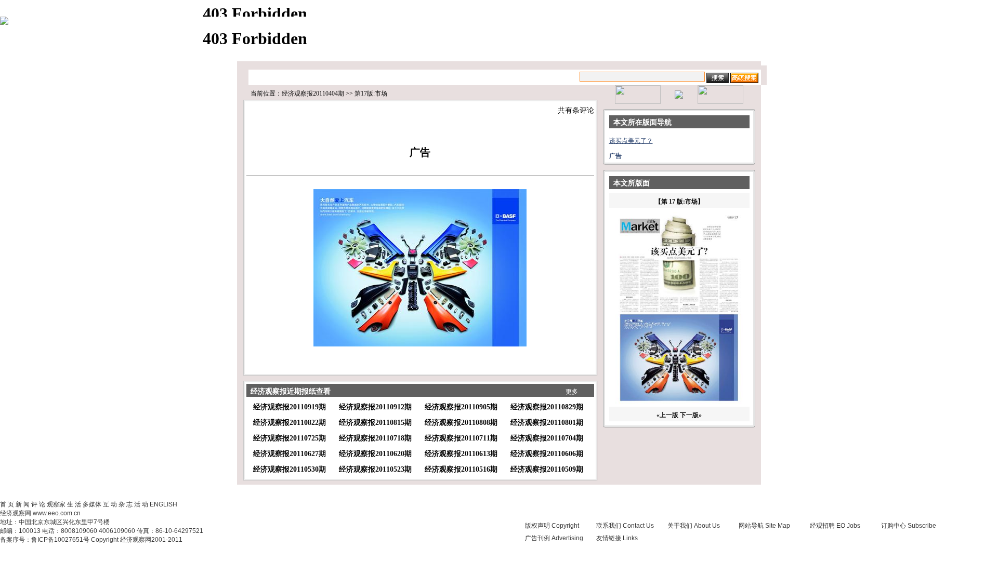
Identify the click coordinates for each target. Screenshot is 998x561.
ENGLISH (163, 504)
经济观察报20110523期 (375, 469)
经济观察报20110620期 (375, 454)
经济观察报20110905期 (461, 407)
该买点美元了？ (631, 140)
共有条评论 (576, 110)
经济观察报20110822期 (289, 422)
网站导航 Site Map (764, 525)
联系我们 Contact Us (625, 525)
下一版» (691, 415)
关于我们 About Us (693, 525)
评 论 (38, 504)
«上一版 (667, 415)
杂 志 (126, 504)
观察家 (56, 504)
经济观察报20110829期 (546, 407)
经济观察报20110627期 (289, 454)
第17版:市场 (370, 93)
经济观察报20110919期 (289, 407)
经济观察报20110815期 (375, 422)
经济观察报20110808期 (461, 422)
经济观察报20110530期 (289, 469)
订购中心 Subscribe (908, 525)
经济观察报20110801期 (546, 422)
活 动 (141, 504)
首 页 (7, 504)
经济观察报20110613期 (461, 454)
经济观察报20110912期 (375, 407)
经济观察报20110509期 (546, 469)
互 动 (110, 504)
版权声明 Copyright (552, 525)
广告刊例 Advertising (554, 538)
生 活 (74, 504)
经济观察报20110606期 (546, 454)
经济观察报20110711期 (461, 438)
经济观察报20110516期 (461, 469)
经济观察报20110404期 (313, 93)
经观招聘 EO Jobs (835, 525)
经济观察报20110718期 (375, 438)
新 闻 (23, 504)
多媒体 (92, 504)
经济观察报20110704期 (546, 438)
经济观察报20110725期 (289, 438)
